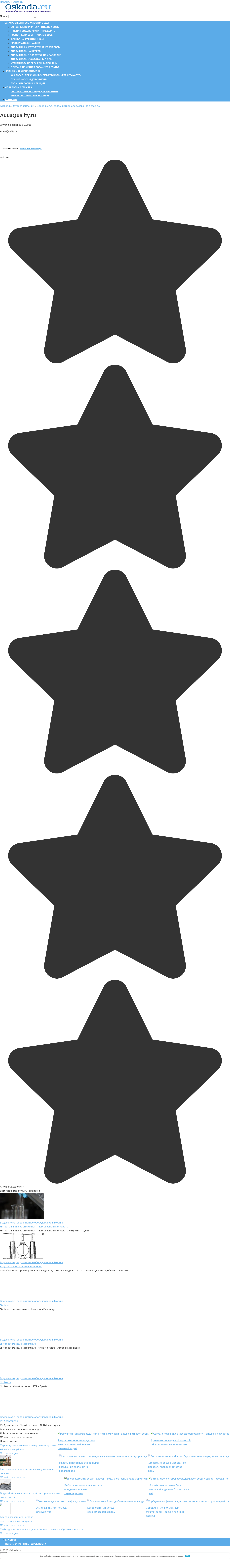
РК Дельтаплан (9, 1421)
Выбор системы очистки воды (30, 95)
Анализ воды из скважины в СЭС (31, 59)
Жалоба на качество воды (27, 39)
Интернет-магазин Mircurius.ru (18, 1343)
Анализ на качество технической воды (35, 47)
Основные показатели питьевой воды (35, 27)
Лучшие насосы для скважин (29, 79)
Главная (5, 106)
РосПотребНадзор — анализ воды (32, 35)
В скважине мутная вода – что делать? (35, 67)
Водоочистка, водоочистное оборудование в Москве (68, 106)
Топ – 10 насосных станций (28, 83)
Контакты (11, 99)
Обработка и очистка (18, 87)
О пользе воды (9, 1453)
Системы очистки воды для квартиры (34, 91)
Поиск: (4, 16)
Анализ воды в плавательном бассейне (36, 55)
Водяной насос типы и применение (21, 1266)
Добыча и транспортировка (22, 71)
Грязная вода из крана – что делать (33, 31)
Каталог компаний (23, 106)
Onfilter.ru (5, 1382)
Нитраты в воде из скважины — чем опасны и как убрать (34, 1226)
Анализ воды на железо (26, 51)
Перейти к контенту (11, 2)
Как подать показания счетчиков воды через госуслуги (46, 75)
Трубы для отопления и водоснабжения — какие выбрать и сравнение (42, 1529)
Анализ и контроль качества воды (27, 23)
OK (187, 1556)
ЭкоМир (4, 1305)
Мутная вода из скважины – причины (34, 63)
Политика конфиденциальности (25, 1544)
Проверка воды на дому (25, 43)
